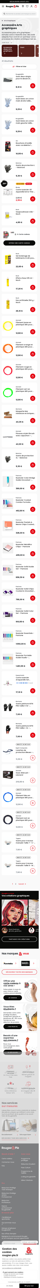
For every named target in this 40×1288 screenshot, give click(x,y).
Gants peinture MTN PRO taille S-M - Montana (24, 705)
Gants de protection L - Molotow (25, 166)
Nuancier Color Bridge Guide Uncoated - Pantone (25, 479)
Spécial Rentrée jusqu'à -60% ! (19, 1)
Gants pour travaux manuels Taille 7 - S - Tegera (25, 842)
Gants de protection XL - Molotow (25, 457)
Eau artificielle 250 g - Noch (25, 301)
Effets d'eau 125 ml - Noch (24, 279)
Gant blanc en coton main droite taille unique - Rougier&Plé (25, 100)
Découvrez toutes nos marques (19, 972)
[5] (27, 683)
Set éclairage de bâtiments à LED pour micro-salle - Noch (25, 257)
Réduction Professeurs (6, 1201)
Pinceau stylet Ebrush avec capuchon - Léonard (25, 434)
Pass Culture (25, 1168)
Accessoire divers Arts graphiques (7, 49)
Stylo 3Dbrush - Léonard (22, 774)
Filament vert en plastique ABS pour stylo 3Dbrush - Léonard (24, 390)
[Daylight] (28, 963)
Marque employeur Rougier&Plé (9, 1229)
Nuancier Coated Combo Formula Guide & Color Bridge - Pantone (25, 501)
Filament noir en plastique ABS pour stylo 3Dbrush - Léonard (24, 819)
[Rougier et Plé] (10, 1148)
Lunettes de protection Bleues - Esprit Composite (24, 751)
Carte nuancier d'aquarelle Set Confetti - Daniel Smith (23, 679)
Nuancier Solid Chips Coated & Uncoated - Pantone (25, 590)
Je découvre (13, 1052)
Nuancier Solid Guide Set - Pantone (25, 568)
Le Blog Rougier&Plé (28, 1177)
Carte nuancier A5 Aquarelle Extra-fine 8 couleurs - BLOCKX (25, 191)
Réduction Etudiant (28, 1164)
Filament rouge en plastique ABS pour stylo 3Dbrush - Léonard (24, 368)
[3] (23, 683)
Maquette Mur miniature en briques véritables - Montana (25, 412)
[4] (25, 683)
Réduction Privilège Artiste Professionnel (9, 1195)
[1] (20, 683)
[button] (23, 7)
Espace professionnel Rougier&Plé (7, 1208)
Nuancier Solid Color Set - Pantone (25, 612)
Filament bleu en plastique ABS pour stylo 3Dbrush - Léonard (24, 796)
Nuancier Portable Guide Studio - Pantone (24, 656)
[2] (22, 683)
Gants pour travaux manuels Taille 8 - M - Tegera (25, 864)
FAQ (3, 1166)
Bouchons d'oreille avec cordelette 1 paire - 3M (24, 144)
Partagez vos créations (19, 939)
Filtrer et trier (21, 66)
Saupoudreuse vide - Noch (25, 213)
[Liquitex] (10, 963)
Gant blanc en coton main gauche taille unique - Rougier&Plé (25, 122)
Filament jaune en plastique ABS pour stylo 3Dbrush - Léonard (24, 323)
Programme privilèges (25, 1160)
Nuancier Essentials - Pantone (25, 634)
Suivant (21, 884)
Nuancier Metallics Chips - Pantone (24, 545)
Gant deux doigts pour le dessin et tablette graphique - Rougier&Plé (25, 77)
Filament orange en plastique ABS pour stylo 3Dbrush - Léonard (24, 346)
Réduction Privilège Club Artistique (9, 1189)
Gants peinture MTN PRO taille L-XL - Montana (24, 727)
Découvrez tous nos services (14, 1138)
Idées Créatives (27, 1180)
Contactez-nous (8, 1162)
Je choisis (12, 998)
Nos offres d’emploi (9, 1234)
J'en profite (13, 1027)
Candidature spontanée (6, 1218)
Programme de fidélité (26, 1172)
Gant (22, 47)
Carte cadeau (7, 1159)
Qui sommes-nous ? (9, 1224)
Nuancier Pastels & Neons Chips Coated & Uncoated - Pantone (25, 523)
